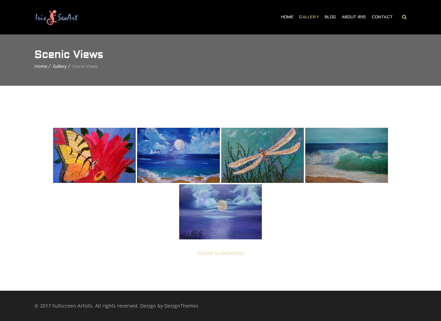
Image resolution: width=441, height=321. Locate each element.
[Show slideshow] (220, 253)
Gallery (309, 17)
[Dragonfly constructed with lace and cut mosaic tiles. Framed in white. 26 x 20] (262, 155)
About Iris (354, 17)
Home (287, 17)
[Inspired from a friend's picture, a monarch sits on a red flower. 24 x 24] (94, 155)
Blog (330, 17)
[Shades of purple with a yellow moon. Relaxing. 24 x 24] (220, 211)
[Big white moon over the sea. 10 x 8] (178, 155)
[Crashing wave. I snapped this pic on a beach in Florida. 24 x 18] (346, 155)
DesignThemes (181, 305)
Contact (382, 17)
